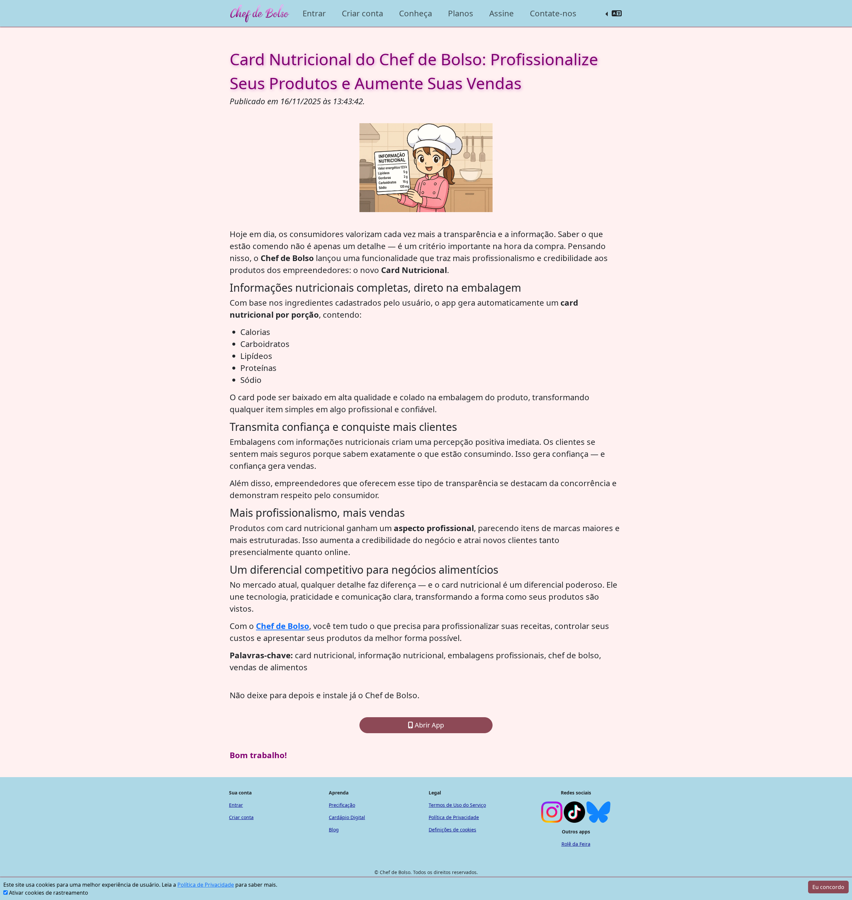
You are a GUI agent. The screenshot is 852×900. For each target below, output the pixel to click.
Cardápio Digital (347, 817)
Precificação (342, 805)
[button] (613, 13)
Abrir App (428, 725)
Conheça (415, 13)
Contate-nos (553, 13)
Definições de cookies (452, 829)
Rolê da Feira (575, 844)
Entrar (314, 13)
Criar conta (362, 13)
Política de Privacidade (205, 884)
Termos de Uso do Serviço (457, 805)
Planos (460, 13)
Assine (501, 13)
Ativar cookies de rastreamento (48, 892)
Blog (334, 829)
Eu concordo (828, 887)
